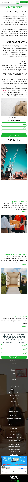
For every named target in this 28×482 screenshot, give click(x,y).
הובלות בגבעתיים (14, 395)
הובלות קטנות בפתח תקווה (14, 418)
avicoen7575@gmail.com (14, 449)
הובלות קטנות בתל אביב (14, 408)
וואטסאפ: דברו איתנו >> (14, 451)
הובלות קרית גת (21, 316)
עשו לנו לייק (14, 455)
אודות (14, 367)
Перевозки (14, 389)
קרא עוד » (24, 211)
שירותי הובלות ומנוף (19, 202)
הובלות (14, 373)
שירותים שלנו (14, 370)
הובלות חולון (14, 401)
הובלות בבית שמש (14, 392)
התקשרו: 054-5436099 (14, 446)
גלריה (14, 376)
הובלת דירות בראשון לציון (14, 437)
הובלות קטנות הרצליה (14, 425)
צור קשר (14, 382)
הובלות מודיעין (14, 428)
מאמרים (14, 379)
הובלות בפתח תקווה (14, 422)
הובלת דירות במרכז (14, 434)
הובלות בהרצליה (14, 398)
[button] (17, 2)
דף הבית (14, 364)
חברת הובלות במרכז (14, 411)
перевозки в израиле (14, 440)
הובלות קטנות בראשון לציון (14, 405)
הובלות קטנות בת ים (14, 431)
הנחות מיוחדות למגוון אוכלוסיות (15, 255)
